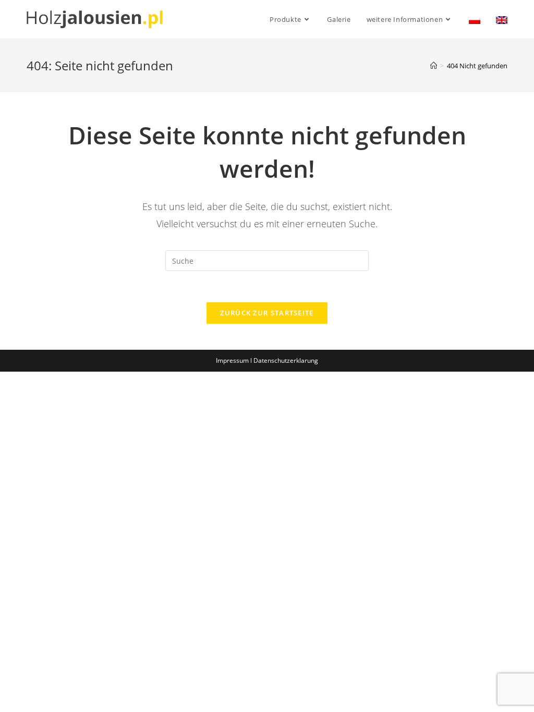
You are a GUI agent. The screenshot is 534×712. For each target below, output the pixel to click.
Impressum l (234, 360)
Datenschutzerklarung (285, 360)
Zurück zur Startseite (266, 312)
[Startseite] (433, 65)
